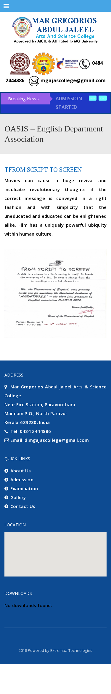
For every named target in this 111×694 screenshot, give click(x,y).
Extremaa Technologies (71, 684)
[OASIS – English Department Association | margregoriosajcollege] (55, 30)
